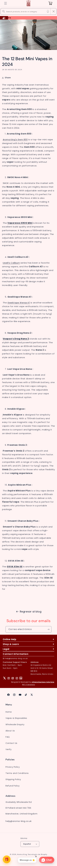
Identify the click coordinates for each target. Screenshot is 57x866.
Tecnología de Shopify (37, 854)
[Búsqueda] (4, 11)
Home (9, 712)
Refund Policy (13, 785)
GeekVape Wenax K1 (18, 302)
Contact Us (11, 743)
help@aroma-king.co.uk (16, 658)
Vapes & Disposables (16, 718)
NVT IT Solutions (28, 685)
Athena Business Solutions (43, 682)
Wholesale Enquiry (15, 724)
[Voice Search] (48, 11)
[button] (5, 3)
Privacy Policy (13, 767)
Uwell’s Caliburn (11, 262)
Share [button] (8, 77)
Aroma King (22, 854)
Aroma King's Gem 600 (15, 139)
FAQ (8, 737)
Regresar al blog (31, 611)
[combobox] (28, 11)
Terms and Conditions (17, 773)
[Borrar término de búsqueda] (53, 11)
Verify (9, 749)
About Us (10, 730)
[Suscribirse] (48, 629)
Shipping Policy (13, 779)
